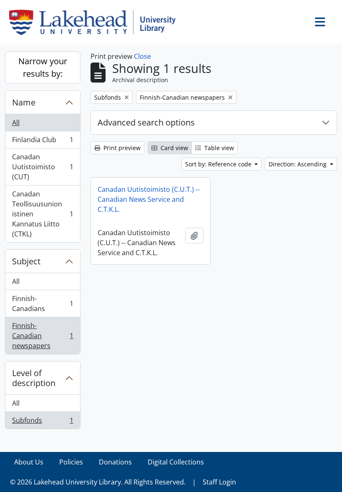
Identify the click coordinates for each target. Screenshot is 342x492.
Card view (173, 148)
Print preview (121, 148)
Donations (115, 462)
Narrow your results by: (42, 67)
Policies (71, 462)
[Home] (95, 22)
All (16, 122)
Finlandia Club (42, 141)
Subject (26, 261)
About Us (28, 462)
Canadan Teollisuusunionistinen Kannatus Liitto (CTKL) (42, 213)
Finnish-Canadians (42, 303)
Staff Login (219, 482)
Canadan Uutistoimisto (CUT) (42, 166)
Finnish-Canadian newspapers (42, 335)
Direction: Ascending (298, 164)
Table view (218, 148)
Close (142, 56)
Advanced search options (146, 122)
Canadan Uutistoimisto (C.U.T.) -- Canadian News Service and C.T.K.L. (149, 199)
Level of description (33, 378)
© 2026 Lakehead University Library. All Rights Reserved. (98, 482)
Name (23, 102)
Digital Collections (176, 462)
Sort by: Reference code (219, 164)
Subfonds (42, 422)
